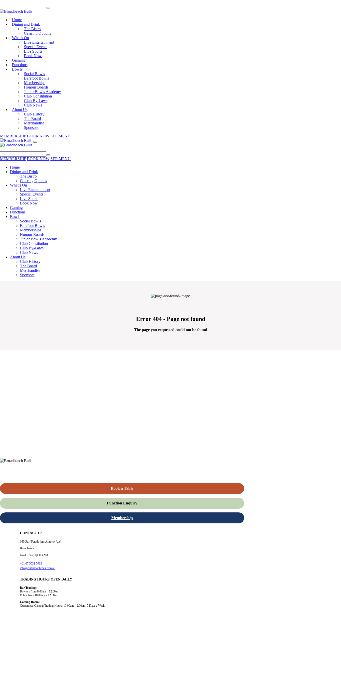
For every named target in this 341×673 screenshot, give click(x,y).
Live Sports (33, 51)
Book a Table (122, 488)
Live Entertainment (39, 42)
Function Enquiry (122, 503)
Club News (33, 105)
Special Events (35, 47)
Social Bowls (34, 74)
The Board (32, 118)
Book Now (33, 56)
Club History (34, 114)
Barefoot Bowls (36, 78)
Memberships (34, 83)
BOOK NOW (38, 136)
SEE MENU (60, 136)
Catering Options (37, 33)
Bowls (17, 69)
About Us (19, 109)
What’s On (20, 38)
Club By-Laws (35, 100)
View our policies (62, 667)
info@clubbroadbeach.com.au (37, 568)
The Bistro (32, 29)
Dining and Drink (26, 24)
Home (17, 20)
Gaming (18, 60)
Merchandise (34, 123)
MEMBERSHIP (13, 136)
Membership (122, 518)
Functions (19, 65)
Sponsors (31, 127)
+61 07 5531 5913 (31, 563)
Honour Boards (36, 87)
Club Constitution (38, 96)
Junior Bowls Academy (42, 92)
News (16, 656)
